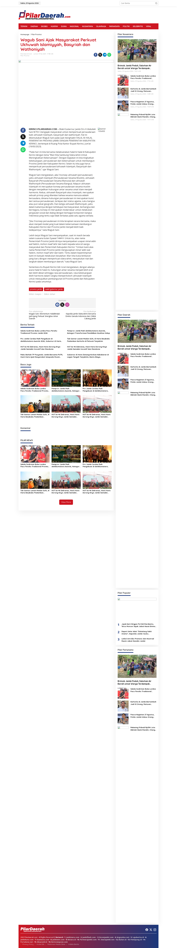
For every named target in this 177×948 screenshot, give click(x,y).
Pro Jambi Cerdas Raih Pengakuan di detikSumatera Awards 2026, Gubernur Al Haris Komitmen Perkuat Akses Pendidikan (40, 340)
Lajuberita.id (138, 937)
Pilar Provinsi (24, 56)
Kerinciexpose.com (59, 942)
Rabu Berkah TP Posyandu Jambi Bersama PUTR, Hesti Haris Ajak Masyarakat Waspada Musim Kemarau (41, 356)
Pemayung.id (136, 939)
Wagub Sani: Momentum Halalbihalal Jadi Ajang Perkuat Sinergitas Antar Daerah (44, 315)
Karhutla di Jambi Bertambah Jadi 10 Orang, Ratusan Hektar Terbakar (143, 90)
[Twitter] (62, 305)
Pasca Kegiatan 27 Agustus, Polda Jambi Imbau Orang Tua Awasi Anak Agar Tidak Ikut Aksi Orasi (142, 103)
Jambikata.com (26, 939)
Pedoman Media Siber (56, 944)
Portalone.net (26, 942)
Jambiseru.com (72, 937)
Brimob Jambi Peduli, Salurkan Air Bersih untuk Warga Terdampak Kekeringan (134, 67)
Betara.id (72, 939)
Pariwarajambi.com (88, 939)
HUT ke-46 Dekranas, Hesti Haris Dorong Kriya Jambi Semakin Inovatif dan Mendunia (40, 348)
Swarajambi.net (107, 939)
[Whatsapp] (109, 55)
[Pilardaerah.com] (44, 14)
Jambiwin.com (58, 939)
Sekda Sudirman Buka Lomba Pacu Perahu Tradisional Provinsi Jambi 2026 (38, 332)
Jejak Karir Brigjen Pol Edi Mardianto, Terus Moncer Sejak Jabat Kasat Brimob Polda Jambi (139, 625)
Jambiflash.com (89, 937)
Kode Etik (40, 944)
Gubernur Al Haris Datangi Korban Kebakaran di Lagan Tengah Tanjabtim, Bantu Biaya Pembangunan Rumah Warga (88, 356)
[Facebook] (57, 305)
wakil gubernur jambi (54, 289)
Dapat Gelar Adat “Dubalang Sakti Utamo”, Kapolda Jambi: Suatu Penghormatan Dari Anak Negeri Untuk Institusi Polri (138, 632)
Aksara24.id (42, 942)
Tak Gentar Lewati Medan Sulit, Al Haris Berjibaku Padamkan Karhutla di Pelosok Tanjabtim (88, 340)
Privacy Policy (28, 944)
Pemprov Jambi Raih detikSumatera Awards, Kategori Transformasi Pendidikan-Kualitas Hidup (88, 332)
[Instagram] (67, 305)
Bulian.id (122, 939)
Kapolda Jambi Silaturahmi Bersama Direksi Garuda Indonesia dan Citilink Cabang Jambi (80, 315)
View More (66, 502)
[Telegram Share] (105, 55)
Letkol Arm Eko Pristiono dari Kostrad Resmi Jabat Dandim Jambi (138, 640)
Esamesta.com (43, 939)
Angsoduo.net (123, 937)
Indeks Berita (73, 944)
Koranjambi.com (106, 937)
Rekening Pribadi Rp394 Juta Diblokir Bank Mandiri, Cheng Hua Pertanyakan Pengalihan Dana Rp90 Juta (143, 115)
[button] (156, 3)
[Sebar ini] (96, 55)
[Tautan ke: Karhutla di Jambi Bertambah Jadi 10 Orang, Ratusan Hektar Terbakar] (123, 93)
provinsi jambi (36, 289)
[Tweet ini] (100, 55)
